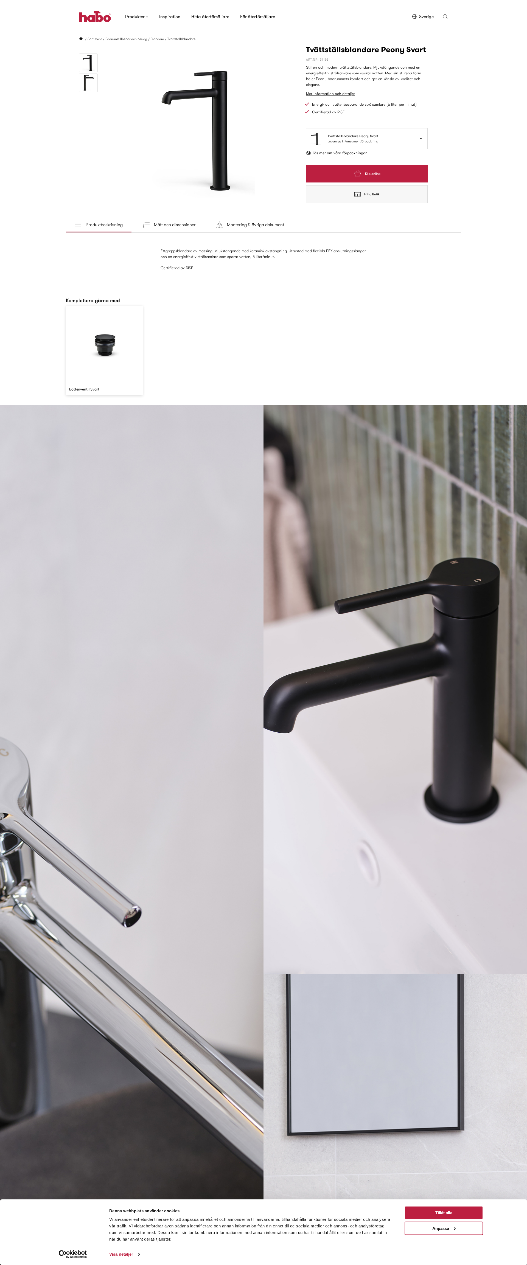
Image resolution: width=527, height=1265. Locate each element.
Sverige (426, 16)
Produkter (136, 16)
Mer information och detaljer (330, 93)
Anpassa (440, 1228)
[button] (445, 16)
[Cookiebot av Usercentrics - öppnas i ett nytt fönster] (73, 1254)
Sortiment (95, 39)
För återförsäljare (257, 16)
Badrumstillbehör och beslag (126, 39)
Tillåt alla (443, 1212)
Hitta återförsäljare (210, 16)
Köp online (372, 174)
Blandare (157, 39)
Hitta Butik (372, 194)
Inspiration (169, 16)
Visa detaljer (121, 1254)
